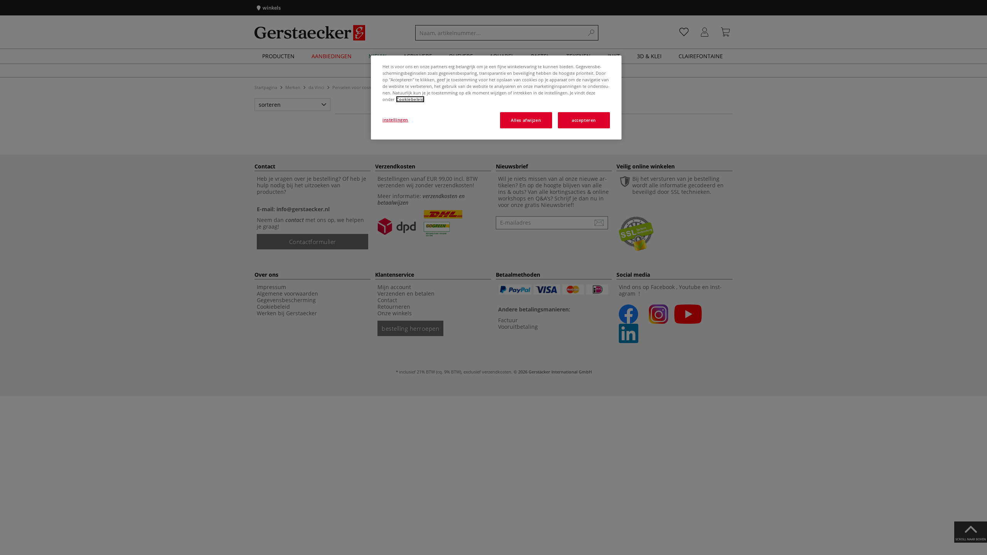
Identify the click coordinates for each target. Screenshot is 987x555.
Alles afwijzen (526, 120)
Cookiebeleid (410, 99)
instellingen (395, 120)
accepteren (584, 120)
